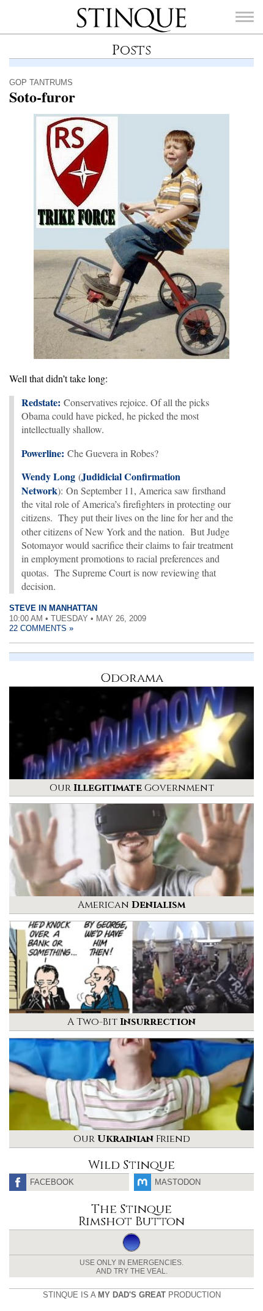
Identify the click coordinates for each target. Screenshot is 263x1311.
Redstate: (41, 402)
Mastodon (178, 1182)
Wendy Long (48, 476)
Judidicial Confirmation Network (100, 483)
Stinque (87, 9)
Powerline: (42, 453)
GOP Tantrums (41, 82)
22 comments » (41, 628)
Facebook (52, 1182)
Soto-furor (42, 96)
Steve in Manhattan (53, 608)
